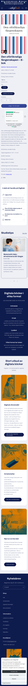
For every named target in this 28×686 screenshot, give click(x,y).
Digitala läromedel (8, 604)
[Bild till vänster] (10, 281)
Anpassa (14, 678)
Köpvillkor (5, 632)
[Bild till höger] (17, 281)
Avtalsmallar (6, 601)
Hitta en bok (10, 564)
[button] (2, 8)
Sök (4, 597)
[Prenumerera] (23, 587)
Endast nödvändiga (14, 675)
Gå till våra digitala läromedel (12, 434)
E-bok (4, 87)
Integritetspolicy (6, 683)
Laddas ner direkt (8, 93)
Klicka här (9, 174)
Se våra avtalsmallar (12, 499)
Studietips (5, 621)
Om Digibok (6, 625)
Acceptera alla (14, 671)
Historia (3, 67)
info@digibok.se (11, 641)
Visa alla (24, 233)
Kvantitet (3, 97)
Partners (5, 628)
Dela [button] (4, 177)
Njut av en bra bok (11, 67)
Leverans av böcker (8, 618)
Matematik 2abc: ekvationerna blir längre (13, 255)
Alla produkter (7, 608)
